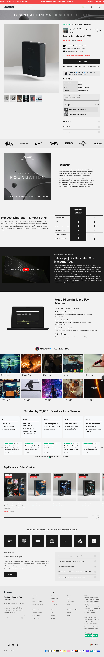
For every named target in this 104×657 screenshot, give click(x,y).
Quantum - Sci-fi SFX (59, 504)
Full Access (75, 6)
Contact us (10, 574)
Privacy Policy (36, 615)
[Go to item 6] (32, 98)
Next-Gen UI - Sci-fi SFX (84, 504)
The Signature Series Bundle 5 (12, 504)
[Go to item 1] (6, 98)
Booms (53, 618)
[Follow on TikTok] (17, 645)
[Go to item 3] (13, 98)
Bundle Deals (66, 6)
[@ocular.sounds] (37, 349)
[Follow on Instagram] (9, 645)
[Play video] (26, 269)
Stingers (69, 615)
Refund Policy (36, 609)
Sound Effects (30, 6)
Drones (69, 612)
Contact (34, 595)
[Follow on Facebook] (5, 645)
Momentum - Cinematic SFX (36, 504)
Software (48, 6)
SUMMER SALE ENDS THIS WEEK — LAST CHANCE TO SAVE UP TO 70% (34, 1)
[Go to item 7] (39, 98)
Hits (52, 612)
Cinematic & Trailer (72, 609)
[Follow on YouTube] (13, 645)
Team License (36, 607)
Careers (69, 595)
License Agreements (37, 604)
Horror (68, 604)
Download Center (37, 601)
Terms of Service (37, 612)
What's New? (35, 618)
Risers (53, 609)
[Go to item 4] (19, 98)
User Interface (70, 601)
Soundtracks (41, 6)
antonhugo (72, 72)
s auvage (81, 72)
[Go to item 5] (26, 98)
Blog (68, 598)
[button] (63, 30)
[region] (82, 112)
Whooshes (54, 607)
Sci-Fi (68, 607)
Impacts (53, 615)
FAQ (33, 598)
